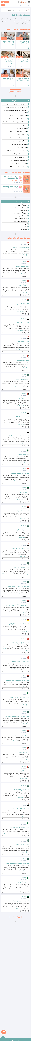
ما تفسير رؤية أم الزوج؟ (24, 285)
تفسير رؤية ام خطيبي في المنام (22, 492)
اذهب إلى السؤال (25, 255)
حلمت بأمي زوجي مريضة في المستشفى (20, 473)
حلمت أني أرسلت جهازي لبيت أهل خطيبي (20, 901)
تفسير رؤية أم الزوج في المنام (11, 10)
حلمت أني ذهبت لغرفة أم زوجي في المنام (20, 809)
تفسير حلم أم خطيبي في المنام (22, 752)
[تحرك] (3, 1038)
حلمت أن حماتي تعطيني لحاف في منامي (20, 735)
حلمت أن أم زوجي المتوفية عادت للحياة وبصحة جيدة (17, 680)
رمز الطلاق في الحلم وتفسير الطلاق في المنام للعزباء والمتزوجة (10, 187)
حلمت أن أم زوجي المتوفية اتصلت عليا (20, 790)
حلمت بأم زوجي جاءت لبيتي (23, 454)
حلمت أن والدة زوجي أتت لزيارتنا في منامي (19, 697)
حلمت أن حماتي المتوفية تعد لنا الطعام (20, 661)
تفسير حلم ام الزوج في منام (23, 530)
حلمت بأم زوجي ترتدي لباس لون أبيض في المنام (18, 436)
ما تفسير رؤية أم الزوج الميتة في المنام (20, 247)
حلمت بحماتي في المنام (24, 398)
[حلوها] (22, 2)
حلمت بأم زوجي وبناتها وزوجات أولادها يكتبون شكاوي (17, 863)
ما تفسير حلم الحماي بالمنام (23, 360)
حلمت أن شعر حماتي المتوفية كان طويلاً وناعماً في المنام (17, 716)
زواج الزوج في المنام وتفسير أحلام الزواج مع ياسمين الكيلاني (10, 177)
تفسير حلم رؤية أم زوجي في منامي (21, 771)
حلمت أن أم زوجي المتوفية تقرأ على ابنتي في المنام (17, 605)
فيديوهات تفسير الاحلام (17, 180)
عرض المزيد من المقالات (15, 91)
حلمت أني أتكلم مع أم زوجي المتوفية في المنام (19, 643)
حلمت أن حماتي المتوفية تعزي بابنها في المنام (19, 624)
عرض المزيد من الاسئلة (15, 917)
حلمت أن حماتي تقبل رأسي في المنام (21, 567)
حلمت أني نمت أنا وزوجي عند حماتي (21, 882)
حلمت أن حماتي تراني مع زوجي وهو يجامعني (19, 827)
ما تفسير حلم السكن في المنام (22, 266)
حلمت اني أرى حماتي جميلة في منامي (21, 511)
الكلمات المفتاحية (22, 10)
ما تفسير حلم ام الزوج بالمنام (22, 323)
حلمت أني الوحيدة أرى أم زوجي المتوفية (20, 844)
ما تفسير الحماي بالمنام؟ (23, 341)
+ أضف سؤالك (5, 2)
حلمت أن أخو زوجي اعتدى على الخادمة (20, 549)
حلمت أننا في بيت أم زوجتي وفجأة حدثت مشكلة (18, 586)
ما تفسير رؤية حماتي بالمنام (23, 304)
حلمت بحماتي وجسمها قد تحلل (22, 417)
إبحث (3, 5)
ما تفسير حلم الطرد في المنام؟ (22, 379)
